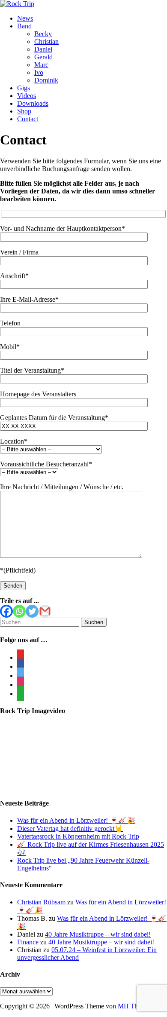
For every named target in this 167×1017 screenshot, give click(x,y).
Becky (43, 33)
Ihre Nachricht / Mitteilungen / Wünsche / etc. (61, 486)
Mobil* (10, 346)
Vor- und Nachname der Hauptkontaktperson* (62, 228)
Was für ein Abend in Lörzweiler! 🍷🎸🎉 (76, 820)
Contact (27, 119)
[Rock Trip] (17, 3)
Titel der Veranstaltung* (32, 370)
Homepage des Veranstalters (38, 394)
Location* (13, 441)
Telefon (10, 323)
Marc (41, 64)
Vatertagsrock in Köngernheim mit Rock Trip (78, 836)
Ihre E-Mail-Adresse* (29, 299)
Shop (24, 111)
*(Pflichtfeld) (18, 570)
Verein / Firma (19, 252)
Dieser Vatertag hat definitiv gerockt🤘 (70, 828)
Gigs (23, 88)
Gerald (43, 57)
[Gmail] (45, 611)
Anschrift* (14, 275)
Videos (26, 95)
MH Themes (135, 1006)
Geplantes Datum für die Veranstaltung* (54, 417)
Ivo (38, 72)
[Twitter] (32, 611)
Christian (46, 41)
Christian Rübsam (41, 902)
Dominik (46, 80)
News (25, 18)
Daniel (43, 49)
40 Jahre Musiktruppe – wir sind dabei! (98, 934)
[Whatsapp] (19, 611)
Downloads (32, 103)
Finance (28, 942)
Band (24, 26)
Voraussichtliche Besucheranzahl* (46, 464)
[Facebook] (6, 611)
